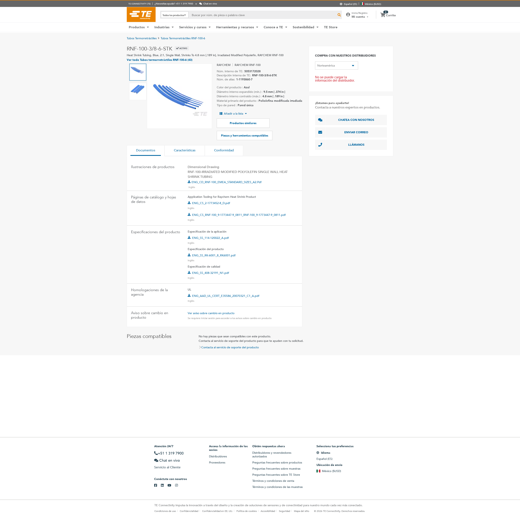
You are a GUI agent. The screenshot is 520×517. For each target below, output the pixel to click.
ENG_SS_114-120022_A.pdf (210, 238)
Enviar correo (356, 132)
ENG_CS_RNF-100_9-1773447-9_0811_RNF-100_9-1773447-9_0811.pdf (239, 215)
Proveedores (217, 462)
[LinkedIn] (164, 485)
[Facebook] (157, 485)
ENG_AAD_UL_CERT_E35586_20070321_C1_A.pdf (225, 296)
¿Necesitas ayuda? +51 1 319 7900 (174, 3)
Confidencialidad (189, 511)
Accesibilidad (268, 511)
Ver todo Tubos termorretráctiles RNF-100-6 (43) (159, 60)
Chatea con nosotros (356, 120)
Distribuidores (218, 456)
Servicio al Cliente (167, 467)
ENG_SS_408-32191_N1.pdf (210, 273)
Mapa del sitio (301, 511)
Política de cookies (246, 511)
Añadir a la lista (233, 113)
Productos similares (243, 123)
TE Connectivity (141, 14)
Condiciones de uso (165, 511)
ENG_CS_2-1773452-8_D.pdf (211, 203)
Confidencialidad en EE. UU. (217, 511)
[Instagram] (178, 485)
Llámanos (356, 144)
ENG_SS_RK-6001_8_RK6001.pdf (214, 255)
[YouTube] (171, 485)
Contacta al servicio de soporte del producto (230, 347)
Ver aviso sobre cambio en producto (211, 313)
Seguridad (284, 511)
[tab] (146, 150)
